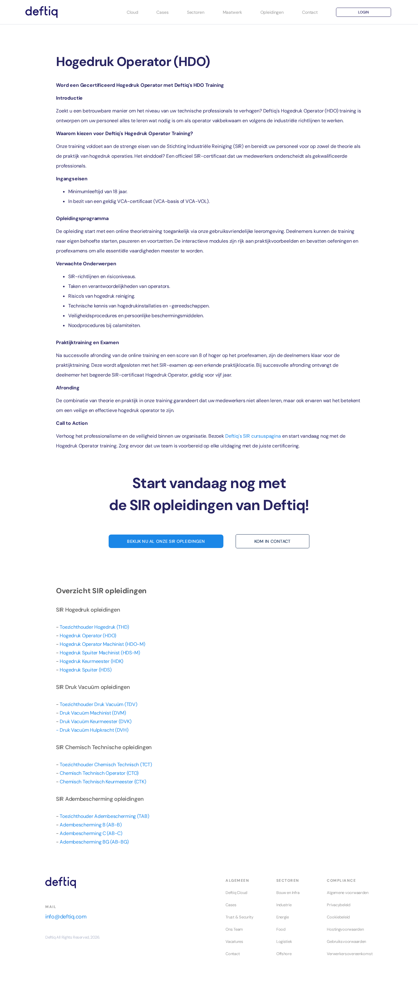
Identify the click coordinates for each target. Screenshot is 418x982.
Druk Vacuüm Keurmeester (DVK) (95, 721)
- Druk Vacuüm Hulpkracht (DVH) (92, 730)
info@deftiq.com (66, 916)
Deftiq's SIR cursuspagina (253, 436)
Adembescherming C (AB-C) (91, 833)
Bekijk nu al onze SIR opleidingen (166, 541)
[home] (41, 12)
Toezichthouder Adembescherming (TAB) (104, 816)
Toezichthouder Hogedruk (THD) (94, 627)
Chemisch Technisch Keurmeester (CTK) (103, 781)
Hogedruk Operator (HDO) (88, 635)
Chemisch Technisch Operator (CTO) (99, 773)
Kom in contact (272, 541)
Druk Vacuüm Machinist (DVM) (93, 713)
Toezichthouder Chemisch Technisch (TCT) (106, 764)
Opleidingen (272, 12)
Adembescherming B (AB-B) (90, 825)
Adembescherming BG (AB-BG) (94, 842)
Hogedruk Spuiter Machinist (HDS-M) (100, 652)
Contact (310, 12)
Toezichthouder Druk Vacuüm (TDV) (98, 704)
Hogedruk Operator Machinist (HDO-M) (102, 644)
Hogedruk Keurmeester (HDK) (91, 661)
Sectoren (195, 12)
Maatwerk (232, 12)
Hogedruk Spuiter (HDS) (85, 670)
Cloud (132, 12)
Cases (162, 12)
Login (363, 12)
